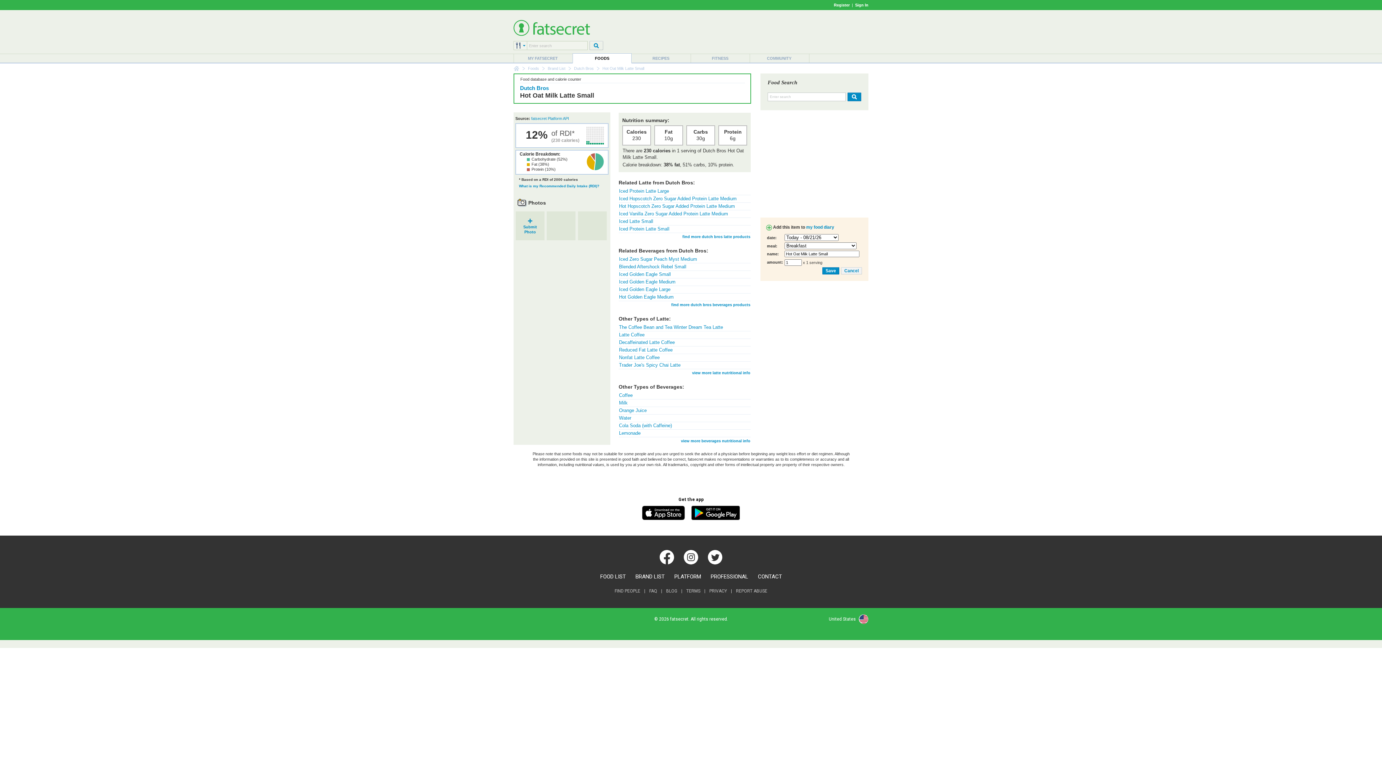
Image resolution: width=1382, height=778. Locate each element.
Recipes (660, 58)
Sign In (861, 5)
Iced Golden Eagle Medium (647, 282)
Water (625, 418)
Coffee (626, 395)
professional (729, 576)
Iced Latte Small (636, 221)
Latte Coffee (632, 334)
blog (671, 591)
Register (842, 5)
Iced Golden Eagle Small (645, 274)
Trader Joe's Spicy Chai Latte (650, 365)
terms (693, 591)
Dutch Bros (584, 68)
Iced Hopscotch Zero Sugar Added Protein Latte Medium (678, 198)
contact (770, 576)
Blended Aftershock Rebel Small (652, 266)
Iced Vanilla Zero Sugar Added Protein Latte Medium (673, 213)
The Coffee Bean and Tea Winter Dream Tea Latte (671, 327)
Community (779, 58)
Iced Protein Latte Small (644, 229)
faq (653, 591)
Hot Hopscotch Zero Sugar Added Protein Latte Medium (677, 206)
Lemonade (630, 433)
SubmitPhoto (530, 227)
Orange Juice (633, 410)
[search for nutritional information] (853, 97)
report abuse (751, 591)
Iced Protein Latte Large (644, 191)
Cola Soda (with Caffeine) (645, 425)
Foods (602, 58)
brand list (650, 576)
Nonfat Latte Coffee (639, 357)
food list (613, 576)
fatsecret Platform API (550, 118)
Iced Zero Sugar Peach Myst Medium (658, 259)
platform (687, 576)
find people (627, 591)
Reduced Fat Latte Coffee (646, 350)
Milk (623, 403)
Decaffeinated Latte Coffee (647, 342)
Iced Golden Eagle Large (644, 289)
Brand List (556, 68)
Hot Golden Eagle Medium (646, 297)
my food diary (820, 227)
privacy (718, 591)
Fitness (720, 58)
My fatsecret (543, 58)
